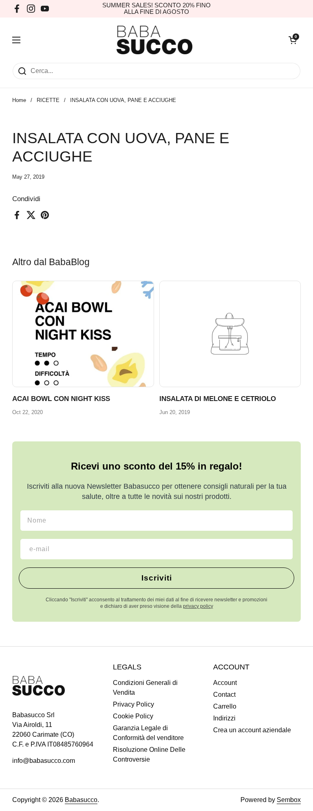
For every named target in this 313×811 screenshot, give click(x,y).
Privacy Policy (133, 704)
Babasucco (81, 799)
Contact (224, 694)
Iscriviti (156, 578)
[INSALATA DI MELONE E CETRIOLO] (230, 334)
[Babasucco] (155, 40)
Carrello (224, 706)
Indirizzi (224, 718)
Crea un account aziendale (252, 730)
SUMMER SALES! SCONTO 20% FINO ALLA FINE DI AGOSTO (156, 8)
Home (19, 100)
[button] (292, 40)
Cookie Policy (133, 716)
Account (225, 682)
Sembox (289, 799)
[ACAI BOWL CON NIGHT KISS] (83, 334)
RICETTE (48, 100)
